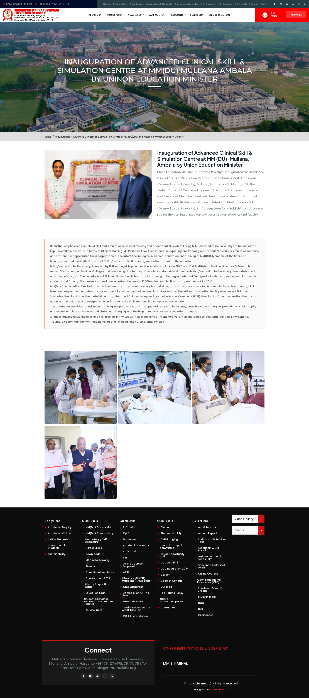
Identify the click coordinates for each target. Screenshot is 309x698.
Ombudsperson (133, 587)
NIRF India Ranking (97, 560)
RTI (125, 557)
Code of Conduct (172, 581)
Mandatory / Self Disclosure (96, 540)
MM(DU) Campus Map (99, 533)
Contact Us (168, 607)
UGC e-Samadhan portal (171, 600)
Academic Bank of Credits (210, 589)
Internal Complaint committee (172, 546)
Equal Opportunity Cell (172, 555)
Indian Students (58, 539)
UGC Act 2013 (169, 562)
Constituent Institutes (99, 572)
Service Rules (93, 610)
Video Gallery (244, 519)
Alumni (107, 4)
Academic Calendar (136, 545)
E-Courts (129, 527)
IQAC (126, 533)
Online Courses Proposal (133, 564)
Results (90, 566)
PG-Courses (225, 4)
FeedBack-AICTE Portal (208, 549)
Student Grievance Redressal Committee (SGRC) (98, 601)
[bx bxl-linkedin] (98, 676)
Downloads (136, 4)
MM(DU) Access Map (98, 527)
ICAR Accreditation (135, 616)
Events (239, 530)
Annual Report (207, 533)
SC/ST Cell (129, 551)
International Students (159, 4)
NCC (201, 603)
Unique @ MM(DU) (219, 15)
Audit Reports (207, 527)
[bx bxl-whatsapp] (112, 676)
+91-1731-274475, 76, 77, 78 (54, 3)
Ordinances (205, 615)
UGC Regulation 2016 (174, 568)
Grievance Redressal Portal (211, 566)
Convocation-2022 (97, 578)
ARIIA (126, 572)
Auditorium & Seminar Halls (212, 540)
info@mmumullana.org (19, 3)
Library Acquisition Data (97, 585)
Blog (263, 4)
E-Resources (93, 548)
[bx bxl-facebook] (83, 676)
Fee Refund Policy (172, 593)
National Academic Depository (209, 557)
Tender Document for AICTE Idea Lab (136, 608)
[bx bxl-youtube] (105, 676)
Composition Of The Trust (136, 594)
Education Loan (95, 593)
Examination (120, 4)
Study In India (207, 597)
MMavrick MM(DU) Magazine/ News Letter (137, 579)
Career (165, 574)
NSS (200, 609)
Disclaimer (130, 539)
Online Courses (208, 573)
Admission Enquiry (59, 527)
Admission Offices (60, 533)
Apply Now (296, 14)
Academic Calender (186, 4)
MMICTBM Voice (133, 601)
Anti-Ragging (169, 539)
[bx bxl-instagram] (90, 676)
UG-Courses (208, 4)
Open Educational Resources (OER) (209, 580)
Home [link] (48, 136)
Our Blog (166, 587)
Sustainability (56, 554)
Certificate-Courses (246, 4)
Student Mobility (171, 533)
